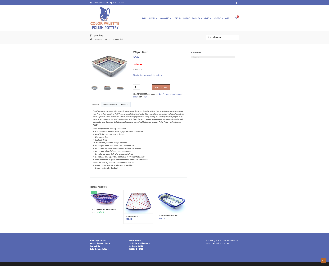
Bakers (107, 39)
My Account (164, 18)
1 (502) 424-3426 (136, 249)
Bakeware (98, 39)
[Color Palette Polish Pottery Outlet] (105, 18)
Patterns (177, 18)
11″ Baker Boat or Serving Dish (168, 215)
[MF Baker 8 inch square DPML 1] (122, 88)
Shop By (152, 18)
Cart (227, 18)
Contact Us (95, 246)
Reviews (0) (124, 104)
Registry (217, 18)
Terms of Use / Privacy (100, 243)
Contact (186, 18)
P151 (145, 97)
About (206, 18)
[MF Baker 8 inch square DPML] (109, 66)
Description (95, 104)
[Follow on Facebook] (236, 2)
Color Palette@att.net (99, 249)
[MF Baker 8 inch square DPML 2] (109, 88)
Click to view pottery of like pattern (147, 75)
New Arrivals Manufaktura (169, 94)
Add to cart (161, 87)
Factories (196, 18)
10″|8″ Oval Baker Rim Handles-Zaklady (104, 209)
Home (144, 18)
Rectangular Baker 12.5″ (133, 216)
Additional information (110, 104)
